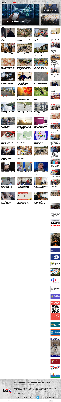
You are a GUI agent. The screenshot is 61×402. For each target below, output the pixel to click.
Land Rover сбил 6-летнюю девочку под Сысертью (6, 97)
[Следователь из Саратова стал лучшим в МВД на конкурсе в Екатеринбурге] (41, 106)
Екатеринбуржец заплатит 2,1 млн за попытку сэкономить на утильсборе (24, 68)
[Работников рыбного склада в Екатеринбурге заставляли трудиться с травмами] (24, 181)
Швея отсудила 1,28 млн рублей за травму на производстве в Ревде (8, 68)
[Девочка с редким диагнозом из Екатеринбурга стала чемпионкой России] (24, 76)
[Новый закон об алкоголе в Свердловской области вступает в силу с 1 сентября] (24, 196)
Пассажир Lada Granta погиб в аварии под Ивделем (7, 112)
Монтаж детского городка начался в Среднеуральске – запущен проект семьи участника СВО (7, 157)
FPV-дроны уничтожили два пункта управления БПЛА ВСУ (40, 156)
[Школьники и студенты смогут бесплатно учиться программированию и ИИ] (41, 196)
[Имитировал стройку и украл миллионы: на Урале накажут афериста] (24, 32)
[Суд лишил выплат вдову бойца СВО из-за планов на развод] (8, 76)
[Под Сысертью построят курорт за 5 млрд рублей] (24, 135)
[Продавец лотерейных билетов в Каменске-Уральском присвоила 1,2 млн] (41, 181)
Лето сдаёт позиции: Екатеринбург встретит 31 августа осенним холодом (23, 98)
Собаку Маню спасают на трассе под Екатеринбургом (24, 112)
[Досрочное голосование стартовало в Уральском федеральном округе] (41, 47)
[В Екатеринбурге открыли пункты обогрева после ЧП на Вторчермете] (8, 47)
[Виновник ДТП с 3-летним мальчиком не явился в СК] (8, 181)
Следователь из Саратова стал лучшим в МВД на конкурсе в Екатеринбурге (41, 113)
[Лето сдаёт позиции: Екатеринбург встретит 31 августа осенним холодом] (24, 91)
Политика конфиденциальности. (35, 384)
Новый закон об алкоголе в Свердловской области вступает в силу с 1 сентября (23, 202)
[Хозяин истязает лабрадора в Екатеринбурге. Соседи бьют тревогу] (41, 91)
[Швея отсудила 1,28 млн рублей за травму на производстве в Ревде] (8, 62)
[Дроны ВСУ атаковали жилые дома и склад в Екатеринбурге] (24, 47)
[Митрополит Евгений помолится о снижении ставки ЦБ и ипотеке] (41, 166)
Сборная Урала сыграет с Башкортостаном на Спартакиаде (39, 142)
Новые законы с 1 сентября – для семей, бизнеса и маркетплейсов (24, 157)
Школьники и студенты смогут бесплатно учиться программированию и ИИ (41, 202)
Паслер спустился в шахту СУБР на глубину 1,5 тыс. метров (8, 172)
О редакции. (44, 384)
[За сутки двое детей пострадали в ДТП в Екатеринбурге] (8, 121)
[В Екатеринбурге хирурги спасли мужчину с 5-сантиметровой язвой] (41, 32)
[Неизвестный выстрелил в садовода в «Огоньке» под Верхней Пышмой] (8, 135)
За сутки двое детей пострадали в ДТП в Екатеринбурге (5, 127)
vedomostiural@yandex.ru (24, 397)
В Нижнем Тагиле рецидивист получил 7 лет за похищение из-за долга (8, 39)
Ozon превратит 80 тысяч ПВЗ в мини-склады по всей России (24, 172)
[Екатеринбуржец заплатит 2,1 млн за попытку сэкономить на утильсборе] (24, 62)
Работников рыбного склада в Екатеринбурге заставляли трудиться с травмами (24, 187)
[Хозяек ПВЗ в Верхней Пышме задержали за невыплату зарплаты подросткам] (41, 121)
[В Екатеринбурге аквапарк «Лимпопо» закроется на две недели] (41, 62)
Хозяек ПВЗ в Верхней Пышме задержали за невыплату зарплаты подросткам (40, 127)
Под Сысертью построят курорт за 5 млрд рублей (24, 141)
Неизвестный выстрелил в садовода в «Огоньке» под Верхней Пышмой (7, 142)
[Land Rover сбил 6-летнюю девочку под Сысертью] (8, 91)
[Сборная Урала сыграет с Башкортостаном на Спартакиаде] (41, 135)
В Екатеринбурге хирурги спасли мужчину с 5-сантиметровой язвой (41, 39)
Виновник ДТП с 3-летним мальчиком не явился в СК (7, 187)
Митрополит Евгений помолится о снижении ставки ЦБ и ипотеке (41, 173)
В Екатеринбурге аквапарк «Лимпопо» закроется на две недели (40, 68)
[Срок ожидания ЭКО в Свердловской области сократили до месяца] (8, 196)
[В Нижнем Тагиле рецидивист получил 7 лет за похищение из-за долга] (8, 32)
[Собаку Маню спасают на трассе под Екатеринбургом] (24, 106)
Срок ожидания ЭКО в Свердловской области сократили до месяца (6, 202)
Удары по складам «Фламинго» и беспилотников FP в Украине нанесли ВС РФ (24, 127)
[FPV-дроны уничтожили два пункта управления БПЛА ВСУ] (41, 150)
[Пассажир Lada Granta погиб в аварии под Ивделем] (8, 106)
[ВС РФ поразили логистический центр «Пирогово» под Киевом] (41, 76)
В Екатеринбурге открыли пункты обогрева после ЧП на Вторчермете (7, 54)
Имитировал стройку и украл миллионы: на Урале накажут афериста (23, 39)
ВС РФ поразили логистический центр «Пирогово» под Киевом (41, 82)
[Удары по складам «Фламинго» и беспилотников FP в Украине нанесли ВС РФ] (24, 121)
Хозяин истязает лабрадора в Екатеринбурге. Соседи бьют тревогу (40, 98)
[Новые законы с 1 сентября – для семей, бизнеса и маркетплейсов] (24, 150)
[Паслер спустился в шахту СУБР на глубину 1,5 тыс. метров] (8, 166)
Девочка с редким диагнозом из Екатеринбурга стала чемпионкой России (24, 83)
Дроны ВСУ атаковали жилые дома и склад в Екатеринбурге (24, 53)
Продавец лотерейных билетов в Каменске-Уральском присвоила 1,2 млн (41, 187)
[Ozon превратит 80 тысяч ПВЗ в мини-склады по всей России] (24, 166)
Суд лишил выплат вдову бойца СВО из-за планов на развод (8, 82)
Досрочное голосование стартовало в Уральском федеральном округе (39, 54)
